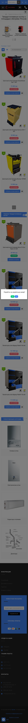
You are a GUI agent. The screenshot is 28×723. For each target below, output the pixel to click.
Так (12, 296)
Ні (16, 296)
